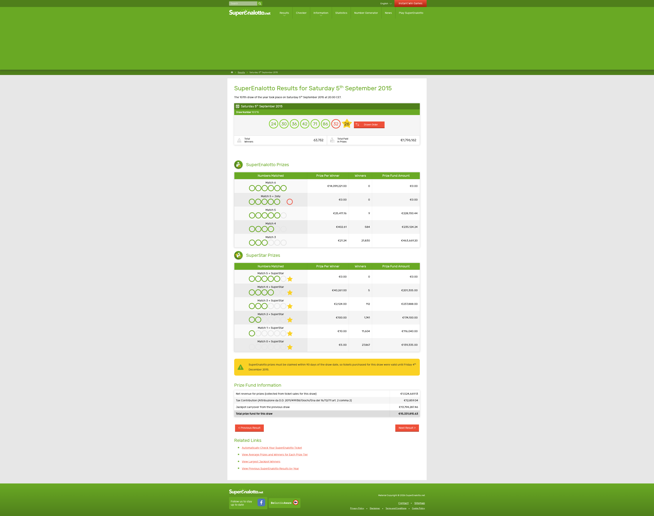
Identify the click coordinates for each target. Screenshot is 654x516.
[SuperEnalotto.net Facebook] (261, 505)
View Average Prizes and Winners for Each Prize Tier (275, 454)
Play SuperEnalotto (411, 12)
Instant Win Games (410, 3)
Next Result (406, 427)
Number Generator (366, 12)
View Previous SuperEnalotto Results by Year (270, 468)
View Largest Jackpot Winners (261, 461)
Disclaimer (375, 508)
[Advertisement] (328, 44)
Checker (301, 12)
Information (321, 12)
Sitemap (419, 503)
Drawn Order (371, 124)
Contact (403, 503)
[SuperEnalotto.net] (252, 12)
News (388, 12)
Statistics (341, 12)
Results (284, 12)
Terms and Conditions (396, 508)
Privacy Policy (357, 508)
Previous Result (250, 427)
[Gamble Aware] (281, 503)
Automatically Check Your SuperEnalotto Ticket (272, 447)
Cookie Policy (418, 508)
